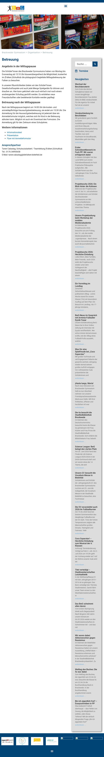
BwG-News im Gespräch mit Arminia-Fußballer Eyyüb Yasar (86, 317)
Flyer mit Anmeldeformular (19, 138)
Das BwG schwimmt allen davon (84, 605)
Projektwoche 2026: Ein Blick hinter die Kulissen (86, 185)
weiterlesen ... (80, 108)
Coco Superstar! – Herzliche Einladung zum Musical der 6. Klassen (84, 542)
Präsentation (12, 135)
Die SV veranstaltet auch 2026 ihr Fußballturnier (86, 508)
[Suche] (95, 64)
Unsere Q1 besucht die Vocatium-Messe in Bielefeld (85, 475)
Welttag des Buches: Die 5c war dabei (86, 670)
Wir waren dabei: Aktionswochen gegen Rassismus (85, 637)
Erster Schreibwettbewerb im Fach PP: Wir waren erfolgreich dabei (85, 151)
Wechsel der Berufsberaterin (82, 85)
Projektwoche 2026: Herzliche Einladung (84, 253)
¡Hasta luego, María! (84, 383)
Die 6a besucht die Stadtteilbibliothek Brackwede (83, 415)
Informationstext (14, 132)
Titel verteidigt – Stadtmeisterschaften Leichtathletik (85, 572)
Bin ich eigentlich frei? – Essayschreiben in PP (86, 702)
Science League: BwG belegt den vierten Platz (86, 447)
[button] (66, 6)
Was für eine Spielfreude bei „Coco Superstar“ (85, 351)
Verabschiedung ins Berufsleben (84, 114)
